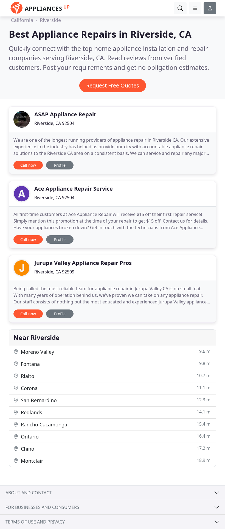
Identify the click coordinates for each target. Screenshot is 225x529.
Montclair (115, 460)
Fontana (115, 363)
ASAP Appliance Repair (65, 114)
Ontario (115, 436)
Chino (115, 448)
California (22, 20)
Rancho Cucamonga (115, 424)
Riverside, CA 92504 (54, 123)
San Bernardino (115, 400)
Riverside (50, 20)
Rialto (115, 375)
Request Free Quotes (112, 85)
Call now (28, 165)
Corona (115, 388)
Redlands (115, 412)
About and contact (28, 493)
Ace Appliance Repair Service (73, 188)
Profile (60, 165)
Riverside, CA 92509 (54, 272)
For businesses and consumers (42, 507)
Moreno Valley (115, 351)
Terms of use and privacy (35, 522)
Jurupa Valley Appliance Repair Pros (83, 263)
